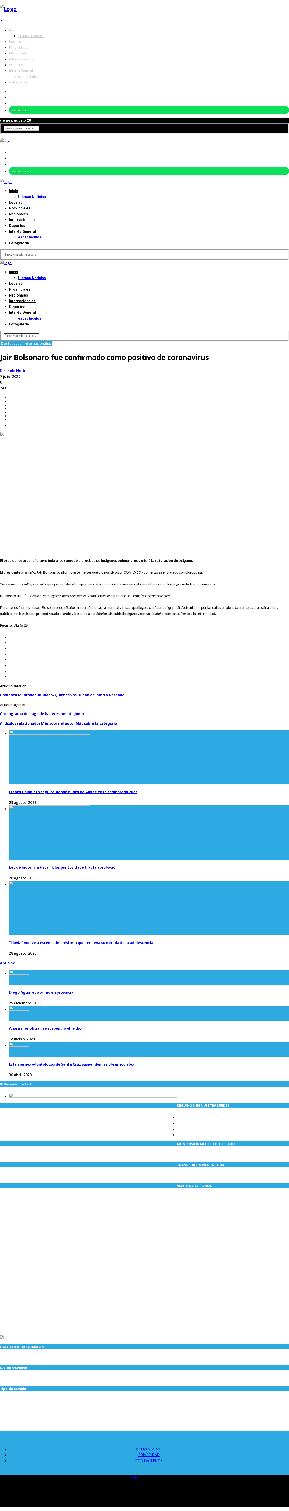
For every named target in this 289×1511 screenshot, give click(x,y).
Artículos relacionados (20, 723)
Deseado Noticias (15, 370)
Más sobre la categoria (96, 723)
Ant (3, 962)
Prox (11, 962)
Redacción (19, 110)
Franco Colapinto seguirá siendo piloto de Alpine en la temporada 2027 (73, 791)
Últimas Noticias (31, 35)
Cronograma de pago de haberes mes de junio (42, 713)
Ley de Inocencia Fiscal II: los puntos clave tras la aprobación (63, 867)
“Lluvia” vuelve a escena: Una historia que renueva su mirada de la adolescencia (81, 942)
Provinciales (18, 47)
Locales (15, 41)
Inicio (13, 30)
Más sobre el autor (58, 723)
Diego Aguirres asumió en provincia (41, 992)
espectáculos (28, 76)
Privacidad (149, 1454)
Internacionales (21, 59)
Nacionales (17, 53)
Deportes (16, 64)
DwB (134, 1477)
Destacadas (11, 343)
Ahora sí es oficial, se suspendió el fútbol (46, 1028)
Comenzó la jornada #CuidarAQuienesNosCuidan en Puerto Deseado (62, 694)
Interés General (21, 70)
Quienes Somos (149, 1449)
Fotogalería (18, 82)
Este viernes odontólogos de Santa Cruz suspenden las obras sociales (71, 1064)
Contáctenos (149, 1460)
